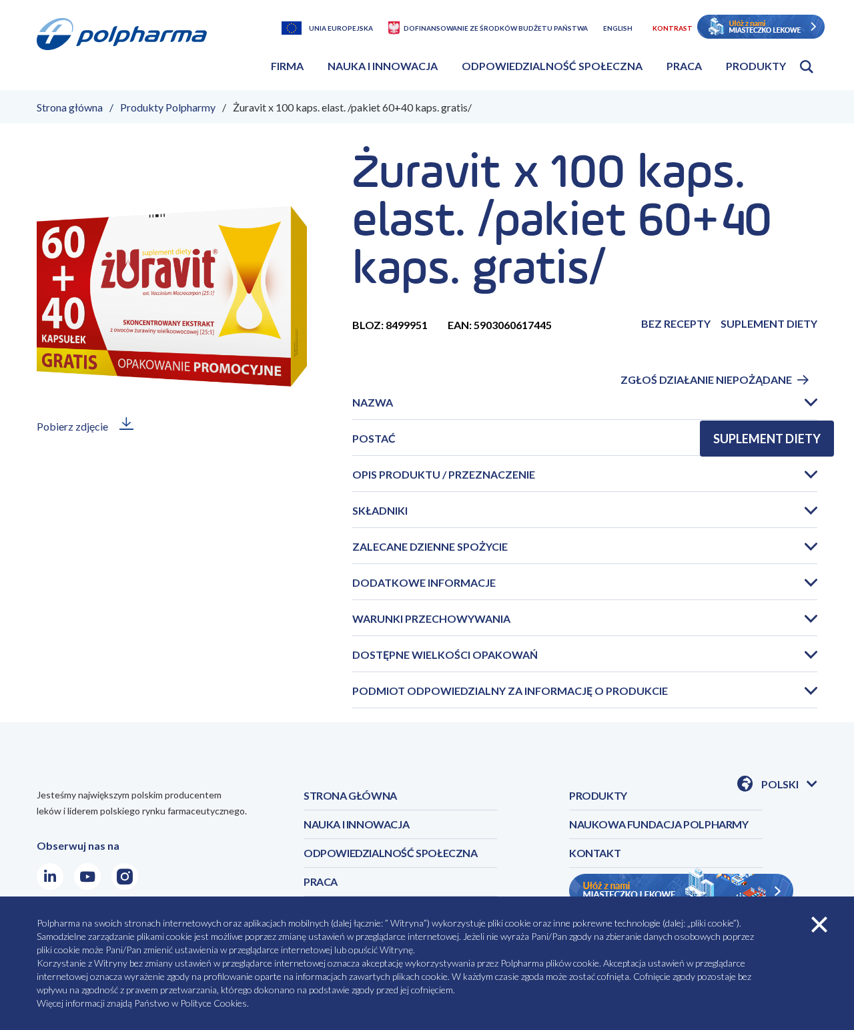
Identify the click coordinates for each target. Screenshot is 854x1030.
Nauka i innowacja (383, 65)
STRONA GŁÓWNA (350, 795)
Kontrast (673, 28)
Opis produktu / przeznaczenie (443, 474)
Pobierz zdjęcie (72, 426)
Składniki (380, 510)
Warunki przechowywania (431, 618)
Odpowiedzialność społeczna (552, 65)
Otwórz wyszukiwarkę (806, 67)
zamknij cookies (819, 925)
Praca (684, 65)
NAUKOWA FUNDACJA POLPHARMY (659, 824)
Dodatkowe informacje (424, 582)
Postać (374, 438)
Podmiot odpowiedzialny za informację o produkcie (510, 690)
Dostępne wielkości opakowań (445, 654)
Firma (287, 65)
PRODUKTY (598, 795)
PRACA (321, 881)
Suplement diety (767, 438)
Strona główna (70, 107)
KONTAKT (594, 852)
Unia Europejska (341, 28)
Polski (789, 785)
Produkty (756, 65)
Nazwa (372, 402)
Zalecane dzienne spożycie (430, 546)
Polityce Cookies (213, 1003)
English (617, 28)
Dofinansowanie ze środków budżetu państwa (496, 28)
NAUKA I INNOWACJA (356, 824)
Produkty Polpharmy (168, 107)
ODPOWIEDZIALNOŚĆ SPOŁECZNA (391, 852)
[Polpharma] (127, 49)
